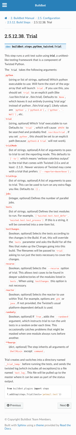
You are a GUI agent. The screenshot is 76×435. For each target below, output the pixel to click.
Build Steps (18, 22)
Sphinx (21, 425)
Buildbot (40, 5)
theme (40, 425)
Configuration (49, 18)
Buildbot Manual (22, 18)
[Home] (6, 18)
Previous (15, 405)
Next (63, 405)
